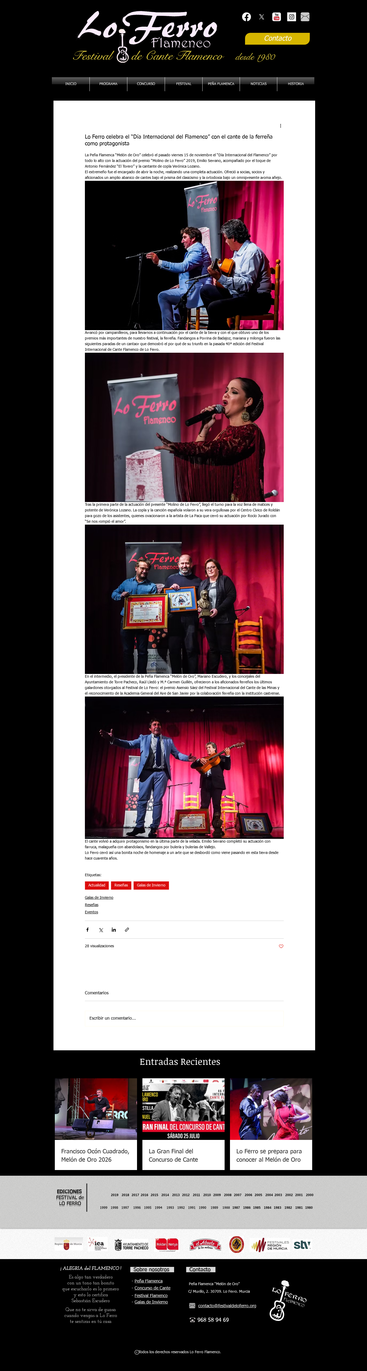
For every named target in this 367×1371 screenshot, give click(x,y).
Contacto (200, 1269)
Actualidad (96, 885)
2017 (135, 1195)
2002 (289, 1195)
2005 (260, 1195)
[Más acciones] (280, 125)
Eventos (91, 912)
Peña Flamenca (149, 1281)
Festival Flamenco (151, 1296)
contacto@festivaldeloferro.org (227, 1306)
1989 (216, 1208)
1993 (170, 1208)
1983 (277, 1208)
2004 (269, 1195)
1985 (257, 1208)
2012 (187, 1195)
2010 (207, 1195)
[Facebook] (246, 16)
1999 (105, 1208)
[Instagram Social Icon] (291, 16)
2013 (177, 1195)
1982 (290, 1208)
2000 (310, 1195)
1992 (181, 1208)
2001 (300, 1195)
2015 (154, 1195)
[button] (221, 84)
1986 (247, 1208)
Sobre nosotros (151, 1269)
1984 (269, 1208)
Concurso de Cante (152, 1288)
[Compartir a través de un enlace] (126, 929)
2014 (165, 1195)
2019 (115, 1195)
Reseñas (121, 885)
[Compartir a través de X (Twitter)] (100, 929)
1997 (127, 1208)
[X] (261, 16)
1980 (309, 1208)
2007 (239, 1195)
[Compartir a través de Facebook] (87, 929)
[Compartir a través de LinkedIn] (113, 929)
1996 (138, 1208)
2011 (198, 1195)
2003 (280, 1195)
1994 (160, 1208)
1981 (299, 1208)
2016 (144, 1195)
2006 (250, 1195)
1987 (237, 1208)
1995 (148, 1208)
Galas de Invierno (151, 885)
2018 (126, 1195)
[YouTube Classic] (276, 16)
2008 (229, 1195)
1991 (192, 1208)
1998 (116, 1208)
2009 (218, 1195)
